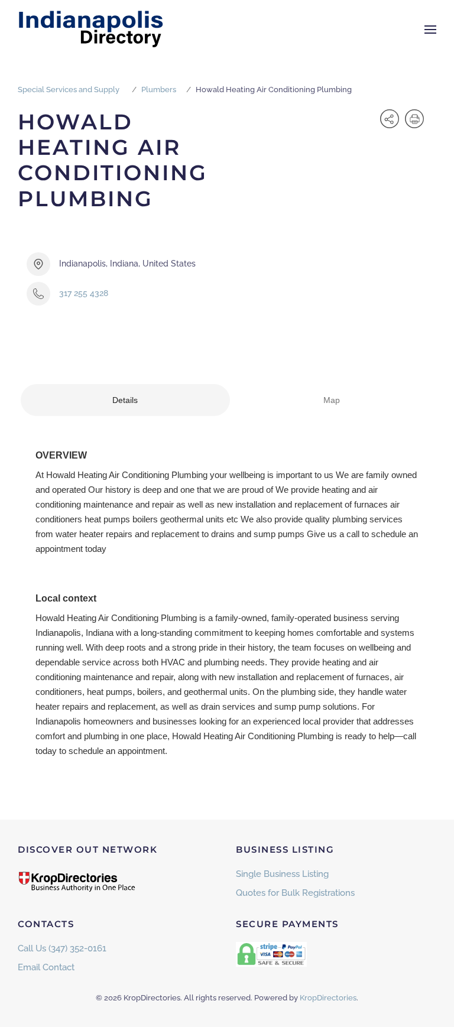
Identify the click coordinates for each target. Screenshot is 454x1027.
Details (125, 400)
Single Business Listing (282, 874)
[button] (430, 29)
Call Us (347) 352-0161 (62, 948)
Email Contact (46, 967)
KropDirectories (328, 997)
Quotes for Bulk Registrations (295, 893)
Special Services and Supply (68, 89)
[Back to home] (92, 29)
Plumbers (158, 89)
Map (331, 400)
